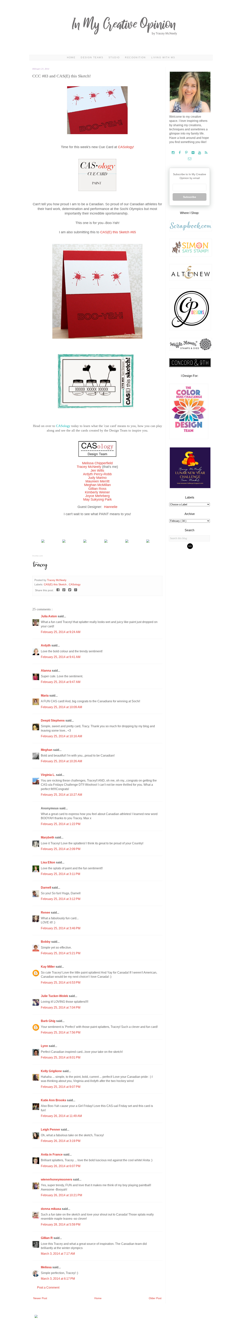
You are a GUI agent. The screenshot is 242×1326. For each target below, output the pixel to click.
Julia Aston (49, 616)
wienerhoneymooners (57, 1179)
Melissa (46, 1267)
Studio (114, 57)
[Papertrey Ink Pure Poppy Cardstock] (43, 542)
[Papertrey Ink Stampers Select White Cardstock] (64, 542)
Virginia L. (48, 774)
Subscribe (189, 196)
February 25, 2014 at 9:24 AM (60, 632)
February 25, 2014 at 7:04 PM (60, 1007)
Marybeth (48, 837)
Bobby (46, 941)
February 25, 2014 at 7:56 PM (60, 1032)
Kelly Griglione (52, 1071)
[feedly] (206, 152)
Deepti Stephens (53, 720)
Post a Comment (48, 1287)
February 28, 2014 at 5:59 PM (60, 1224)
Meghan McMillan (97, 485)
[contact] (189, 158)
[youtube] (200, 152)
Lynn (45, 1046)
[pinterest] (186, 152)
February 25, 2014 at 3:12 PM (60, 899)
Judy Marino (97, 478)
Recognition (135, 57)
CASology (63, 426)
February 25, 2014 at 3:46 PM (60, 928)
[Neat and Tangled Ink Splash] (85, 542)
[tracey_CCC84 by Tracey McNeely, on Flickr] (97, 338)
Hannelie (110, 507)
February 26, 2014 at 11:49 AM (61, 1116)
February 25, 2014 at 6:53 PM (60, 982)
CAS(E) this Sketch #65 (118, 232)
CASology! (126, 147)
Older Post (155, 1298)
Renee (46, 912)
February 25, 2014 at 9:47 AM (60, 682)
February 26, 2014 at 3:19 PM (60, 1140)
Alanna (46, 670)
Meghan (47, 749)
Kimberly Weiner (97, 492)
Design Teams (92, 57)
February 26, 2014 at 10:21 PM (61, 1195)
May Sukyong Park (97, 499)
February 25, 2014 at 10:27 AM (61, 794)
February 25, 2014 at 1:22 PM (60, 824)
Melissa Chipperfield (97, 463)
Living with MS (163, 57)
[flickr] (193, 152)
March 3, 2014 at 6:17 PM (58, 1278)
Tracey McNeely (89, 467)
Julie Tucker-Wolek (55, 996)
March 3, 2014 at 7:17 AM (58, 1253)
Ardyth (46, 645)
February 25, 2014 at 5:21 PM (60, 953)
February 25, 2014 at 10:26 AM (61, 761)
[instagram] (173, 152)
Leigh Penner (51, 1129)
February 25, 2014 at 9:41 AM (60, 657)
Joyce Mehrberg (97, 496)
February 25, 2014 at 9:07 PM (60, 1086)
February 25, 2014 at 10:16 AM (61, 736)
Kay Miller (48, 966)
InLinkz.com (37, 556)
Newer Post (40, 1298)
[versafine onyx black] (127, 542)
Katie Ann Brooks (54, 1100)
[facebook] (180, 152)
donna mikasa (51, 1208)
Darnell (46, 887)
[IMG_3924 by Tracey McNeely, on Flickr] (97, 133)
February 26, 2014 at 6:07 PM (60, 1166)
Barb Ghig (48, 1021)
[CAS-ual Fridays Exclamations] (106, 542)
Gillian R (47, 1238)
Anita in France (52, 1154)
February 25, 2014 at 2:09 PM (60, 849)
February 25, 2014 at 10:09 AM (61, 707)
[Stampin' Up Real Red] (148, 542)
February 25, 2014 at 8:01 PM (60, 1057)
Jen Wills (97, 470)
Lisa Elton (48, 862)
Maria (45, 695)
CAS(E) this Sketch (55, 584)
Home (71, 57)
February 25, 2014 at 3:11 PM (60, 874)
